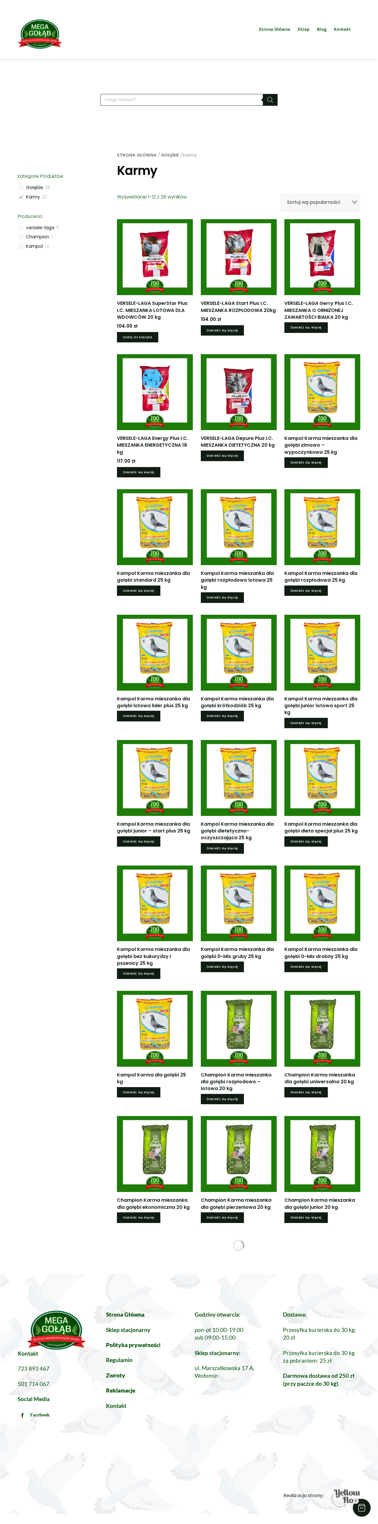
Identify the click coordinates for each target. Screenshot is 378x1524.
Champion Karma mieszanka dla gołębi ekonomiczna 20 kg (153, 1203)
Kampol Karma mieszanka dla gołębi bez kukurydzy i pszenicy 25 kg (153, 956)
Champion (37, 237)
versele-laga (40, 228)
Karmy (33, 197)
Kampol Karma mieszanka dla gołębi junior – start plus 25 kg (153, 827)
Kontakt (342, 29)
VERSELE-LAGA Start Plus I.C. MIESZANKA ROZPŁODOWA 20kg (238, 306)
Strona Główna (274, 29)
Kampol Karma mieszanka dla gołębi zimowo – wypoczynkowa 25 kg (320, 445)
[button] (362, 1508)
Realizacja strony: (304, 1495)
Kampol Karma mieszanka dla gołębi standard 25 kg (153, 576)
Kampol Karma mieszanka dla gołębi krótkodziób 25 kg (237, 702)
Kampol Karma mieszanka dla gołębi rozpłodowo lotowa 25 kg (237, 580)
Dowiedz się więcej (222, 330)
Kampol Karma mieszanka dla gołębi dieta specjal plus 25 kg (321, 827)
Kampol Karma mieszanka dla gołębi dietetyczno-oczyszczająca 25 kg (237, 831)
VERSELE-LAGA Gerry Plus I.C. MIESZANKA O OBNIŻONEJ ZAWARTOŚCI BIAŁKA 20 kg (318, 310)
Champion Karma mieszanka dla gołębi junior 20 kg (319, 1203)
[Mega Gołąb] (40, 46)
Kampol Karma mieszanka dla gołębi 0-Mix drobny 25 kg (320, 952)
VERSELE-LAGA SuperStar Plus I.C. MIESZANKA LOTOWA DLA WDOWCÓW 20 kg (152, 310)
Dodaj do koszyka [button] (137, 337)
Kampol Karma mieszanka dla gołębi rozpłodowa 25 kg (320, 576)
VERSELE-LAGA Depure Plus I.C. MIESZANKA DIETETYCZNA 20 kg (238, 441)
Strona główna (137, 155)
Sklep (303, 29)
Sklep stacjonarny (128, 1329)
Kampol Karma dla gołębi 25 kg (151, 1078)
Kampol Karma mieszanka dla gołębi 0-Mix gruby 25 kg (237, 952)
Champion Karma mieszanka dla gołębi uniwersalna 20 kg (319, 1078)
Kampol (34, 246)
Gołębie (170, 155)
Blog (322, 29)
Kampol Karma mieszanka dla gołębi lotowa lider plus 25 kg (153, 702)
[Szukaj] (270, 100)
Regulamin (119, 1360)
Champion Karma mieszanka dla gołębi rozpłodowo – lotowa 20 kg (236, 1081)
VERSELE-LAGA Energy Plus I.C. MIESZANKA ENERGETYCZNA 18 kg (152, 445)
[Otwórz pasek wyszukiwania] (357, 29)
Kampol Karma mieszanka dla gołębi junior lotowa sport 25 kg (320, 705)
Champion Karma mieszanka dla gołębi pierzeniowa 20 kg (236, 1203)
